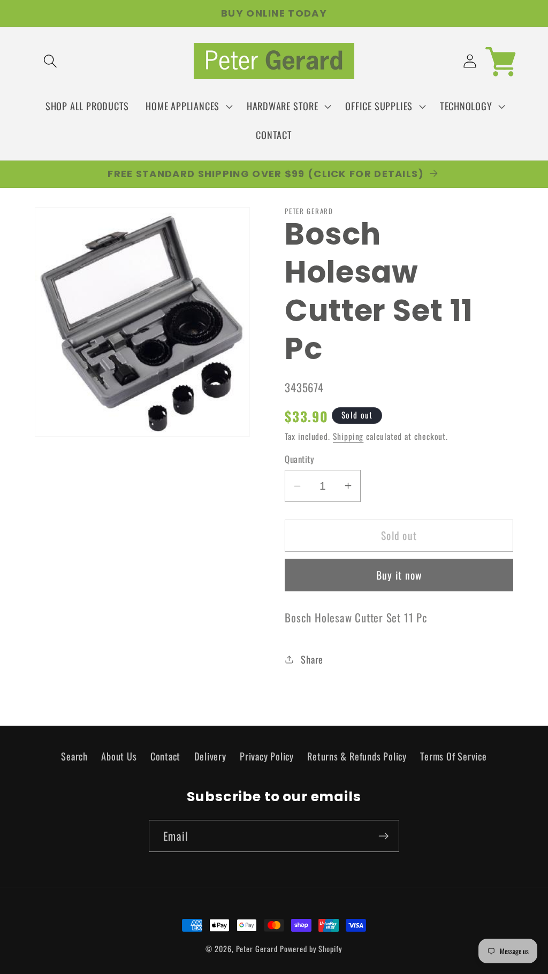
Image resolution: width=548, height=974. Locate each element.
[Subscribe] (383, 836)
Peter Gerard (257, 948)
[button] (50, 61)
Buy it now (399, 575)
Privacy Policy (267, 756)
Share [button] (312, 659)
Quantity (299, 459)
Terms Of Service (453, 756)
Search (74, 756)
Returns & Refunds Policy (357, 756)
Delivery (210, 756)
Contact (165, 756)
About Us (118, 756)
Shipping (348, 436)
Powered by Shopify (311, 948)
